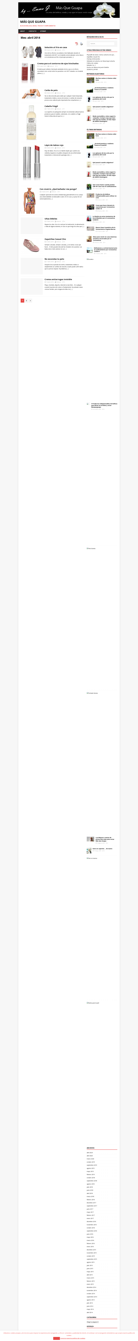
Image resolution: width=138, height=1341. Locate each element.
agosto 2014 (90, 1300)
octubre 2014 (91, 1293)
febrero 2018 (91, 1200)
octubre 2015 (91, 1256)
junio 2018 (90, 1190)
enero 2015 (90, 1284)
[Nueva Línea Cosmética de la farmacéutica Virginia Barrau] (90, 230)
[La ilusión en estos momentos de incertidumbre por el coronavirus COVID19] (89, 220)
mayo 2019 (90, 1171)
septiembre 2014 (92, 1297)
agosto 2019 (90, 1168)
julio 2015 (90, 1265)
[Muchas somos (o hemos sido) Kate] (90, 82)
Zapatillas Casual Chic (55, 239)
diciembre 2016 (91, 1221)
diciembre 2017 (91, 1203)
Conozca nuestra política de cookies (72, 1338)
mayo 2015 (90, 1271)
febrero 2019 (91, 1174)
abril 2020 (90, 1156)
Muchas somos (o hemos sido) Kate (106, 79)
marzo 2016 (90, 1240)
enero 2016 (90, 1246)
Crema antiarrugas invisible (58, 279)
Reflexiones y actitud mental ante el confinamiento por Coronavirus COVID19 (105, 249)
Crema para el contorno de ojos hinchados (58, 63)
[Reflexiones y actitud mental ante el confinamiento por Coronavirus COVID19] (90, 252)
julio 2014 (90, 1303)
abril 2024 (90, 1152)
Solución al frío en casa (56, 47)
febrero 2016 (91, 1243)
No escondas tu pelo (54, 259)
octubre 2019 (91, 1162)
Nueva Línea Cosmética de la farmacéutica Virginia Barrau (105, 228)
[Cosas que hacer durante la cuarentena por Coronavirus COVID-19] (90, 208)
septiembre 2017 (92, 1206)
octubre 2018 (91, 1178)
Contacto (32, 31)
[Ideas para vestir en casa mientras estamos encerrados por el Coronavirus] (89, 240)
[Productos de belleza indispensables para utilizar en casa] (90, 196)
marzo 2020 (90, 1159)
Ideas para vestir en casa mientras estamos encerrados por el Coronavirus (105, 238)
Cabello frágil (51, 106)
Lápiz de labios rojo (54, 145)
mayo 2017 (90, 1212)
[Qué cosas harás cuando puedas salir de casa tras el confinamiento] (89, 188)
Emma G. (58, 50)
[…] (73, 57)
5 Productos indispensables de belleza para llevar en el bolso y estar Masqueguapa (104, 405)
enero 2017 (90, 1218)
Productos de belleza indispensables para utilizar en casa (106, 195)
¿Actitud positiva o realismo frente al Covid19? (103, 88)
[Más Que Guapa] (69, 17)
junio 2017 (90, 1209)
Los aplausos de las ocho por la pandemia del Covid (103, 98)
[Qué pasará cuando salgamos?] (89, 110)
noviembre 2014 (92, 1290)
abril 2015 (90, 1275)
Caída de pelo (51, 90)
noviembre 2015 (92, 1253)
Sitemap (43, 31)
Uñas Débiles (51, 218)
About (22, 31)
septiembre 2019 (92, 1165)
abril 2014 (90, 1312)
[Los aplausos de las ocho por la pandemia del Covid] (89, 101)
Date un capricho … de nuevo (102, 849)
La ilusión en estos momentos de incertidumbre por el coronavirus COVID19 (104, 218)
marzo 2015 (90, 1278)
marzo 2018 (90, 1196)
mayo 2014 (90, 1309)
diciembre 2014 (91, 1287)
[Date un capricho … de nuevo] (89, 852)
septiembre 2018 (92, 1181)
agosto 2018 (90, 1184)
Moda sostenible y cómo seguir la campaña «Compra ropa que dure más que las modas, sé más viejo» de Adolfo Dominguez (104, 118)
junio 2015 (90, 1268)
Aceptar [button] (56, 1338)
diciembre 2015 (91, 1250)
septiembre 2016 (92, 1231)
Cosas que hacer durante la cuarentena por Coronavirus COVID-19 (105, 207)
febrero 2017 (91, 1215)
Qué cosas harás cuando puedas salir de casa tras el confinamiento (104, 185)
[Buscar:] (102, 43)
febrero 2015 (91, 1281)
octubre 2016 (91, 1228)
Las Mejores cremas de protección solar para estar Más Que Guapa (105, 839)
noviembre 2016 (92, 1225)
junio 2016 (90, 1234)
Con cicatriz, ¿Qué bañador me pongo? (58, 189)
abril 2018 (90, 1193)
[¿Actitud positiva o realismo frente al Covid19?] (90, 91)
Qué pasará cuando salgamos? (103, 107)
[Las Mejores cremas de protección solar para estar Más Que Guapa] (90, 840)
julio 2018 (90, 1187)
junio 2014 (90, 1306)
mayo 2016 (90, 1237)
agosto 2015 (90, 1262)
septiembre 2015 (92, 1259)
